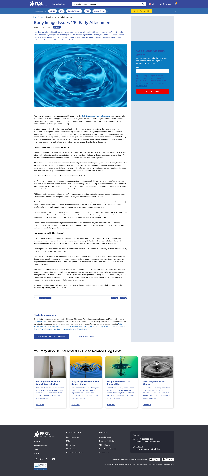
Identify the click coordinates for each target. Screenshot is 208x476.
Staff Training (71, 449)
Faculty (36, 453)
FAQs (68, 441)
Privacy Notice (141, 85)
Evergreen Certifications (107, 441)
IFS (61, 11)
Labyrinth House (40, 321)
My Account (70, 445)
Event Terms (139, 464)
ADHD (52, 11)
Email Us (139, 447)
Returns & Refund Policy (74, 453)
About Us (37, 441)
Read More (40, 405)
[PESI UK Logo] (44, 434)
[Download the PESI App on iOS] (155, 459)
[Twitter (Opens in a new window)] (47, 459)
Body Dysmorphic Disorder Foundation (96, 116)
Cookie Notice (157, 464)
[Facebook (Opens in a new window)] (36, 459)
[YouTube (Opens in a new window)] (53, 459)
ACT (87, 11)
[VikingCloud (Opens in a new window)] (40, 466)
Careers (36, 449)
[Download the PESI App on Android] (168, 459)
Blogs (41, 17)
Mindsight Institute (105, 437)
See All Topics (99, 11)
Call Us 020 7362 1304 (144, 439)
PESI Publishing (104, 445)
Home (34, 17)
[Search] (143, 4)
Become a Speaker (40, 445)
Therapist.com (104, 453)
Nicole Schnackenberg (42, 27)
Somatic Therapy (74, 11)
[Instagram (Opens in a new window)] (41, 459)
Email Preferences (72, 437)
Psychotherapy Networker (108, 449)
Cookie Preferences (168, 464)
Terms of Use (131, 464)
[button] (108, 11)
